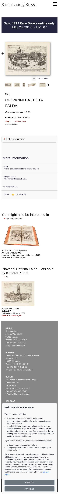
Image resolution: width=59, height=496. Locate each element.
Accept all (29, 489)
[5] (3, 53)
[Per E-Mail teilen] (12, 194)
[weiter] (48, 84)
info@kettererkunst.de (15, 345)
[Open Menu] (54, 4)
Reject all (29, 482)
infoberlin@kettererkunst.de (17, 394)
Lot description (15, 139)
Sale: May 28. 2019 (29, 25)
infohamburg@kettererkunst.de (19, 370)
